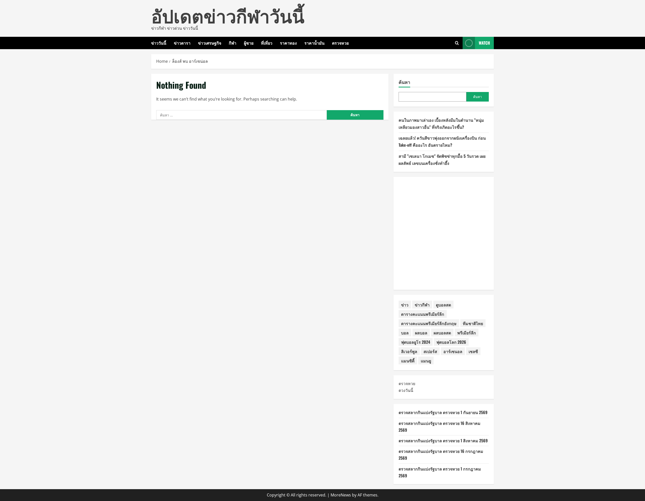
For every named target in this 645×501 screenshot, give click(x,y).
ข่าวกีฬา (422, 305)
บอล (405, 333)
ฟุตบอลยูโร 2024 (415, 342)
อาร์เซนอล (452, 351)
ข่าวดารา (182, 43)
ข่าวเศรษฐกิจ (209, 43)
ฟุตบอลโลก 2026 (451, 342)
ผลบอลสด (442, 333)
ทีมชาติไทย (473, 323)
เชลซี (473, 351)
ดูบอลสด (443, 305)
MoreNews (341, 495)
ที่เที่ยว (266, 43)
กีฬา (232, 43)
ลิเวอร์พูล (409, 351)
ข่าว (404, 305)
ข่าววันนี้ (158, 43)
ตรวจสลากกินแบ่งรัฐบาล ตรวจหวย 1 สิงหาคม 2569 (443, 440)
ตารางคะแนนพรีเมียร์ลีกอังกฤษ (429, 323)
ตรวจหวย (340, 43)
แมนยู (426, 361)
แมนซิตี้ (407, 361)
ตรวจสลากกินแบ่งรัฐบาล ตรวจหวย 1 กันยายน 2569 (443, 412)
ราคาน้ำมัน (314, 43)
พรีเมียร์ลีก (466, 333)
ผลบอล (421, 333)
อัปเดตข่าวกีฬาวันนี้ (227, 15)
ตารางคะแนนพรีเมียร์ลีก (422, 314)
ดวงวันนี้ (406, 390)
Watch (484, 43)
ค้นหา (404, 82)
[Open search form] (457, 43)
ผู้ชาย (248, 43)
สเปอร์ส (430, 351)
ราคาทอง (288, 43)
